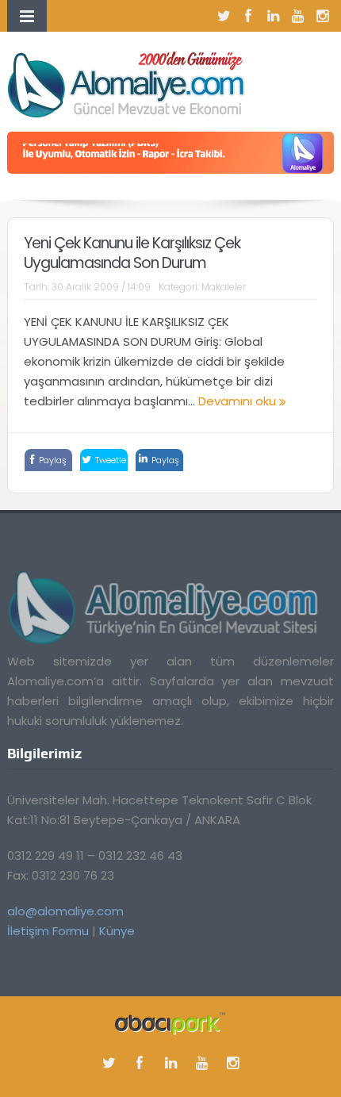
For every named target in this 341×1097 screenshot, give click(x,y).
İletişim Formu (48, 930)
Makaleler (223, 286)
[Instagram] (322, 16)
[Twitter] (224, 16)
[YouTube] (297, 16)
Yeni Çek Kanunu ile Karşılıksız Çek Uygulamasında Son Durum (132, 253)
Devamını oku (238, 401)
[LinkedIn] (273, 16)
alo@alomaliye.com (65, 911)
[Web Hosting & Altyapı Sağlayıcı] (170, 1023)
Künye (117, 930)
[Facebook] (248, 16)
